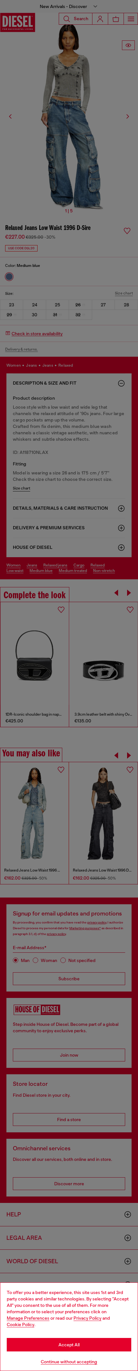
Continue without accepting (69, 1361)
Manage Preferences (28, 1318)
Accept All (69, 1344)
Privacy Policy (87, 1318)
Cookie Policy (20, 1324)
